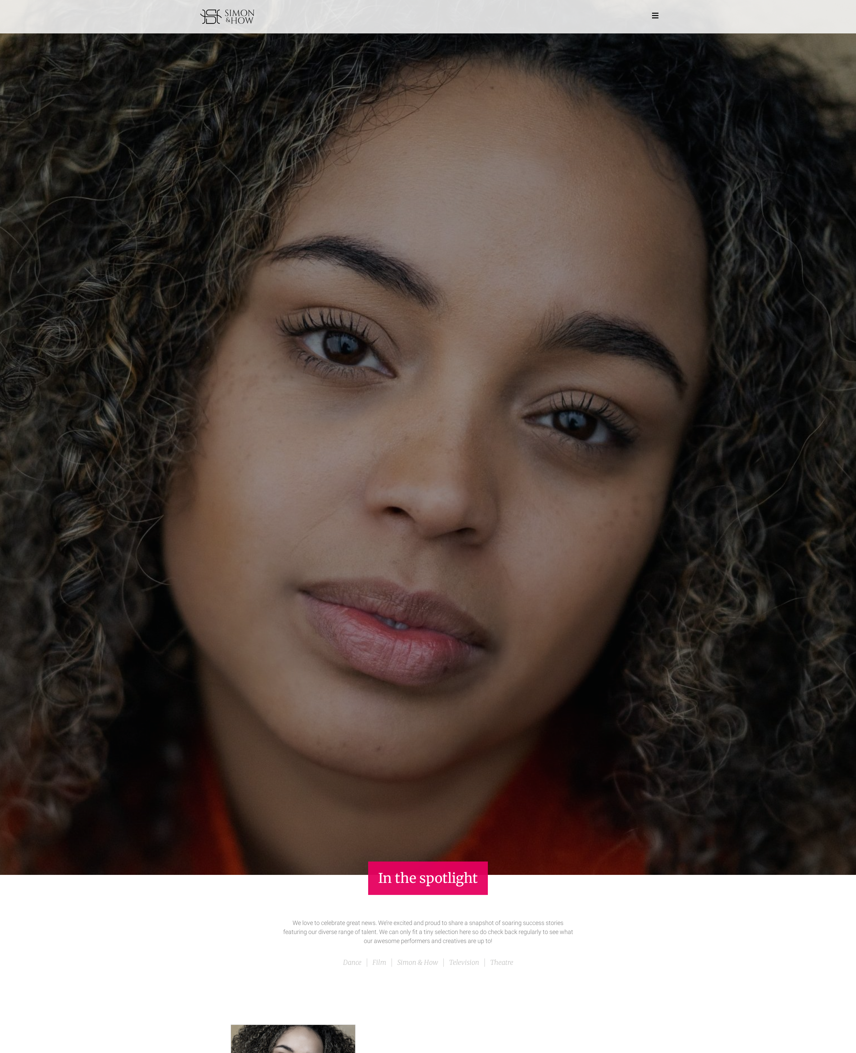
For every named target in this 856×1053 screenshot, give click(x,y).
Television (464, 962)
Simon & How (417, 962)
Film (379, 962)
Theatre (501, 962)
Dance (352, 962)
